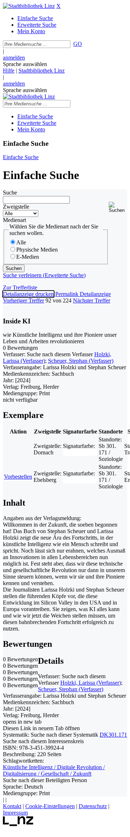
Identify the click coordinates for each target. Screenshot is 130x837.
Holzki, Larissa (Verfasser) (90, 683)
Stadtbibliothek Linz (41, 70)
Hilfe (8, 70)
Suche (10, 192)
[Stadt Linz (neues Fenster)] (18, 824)
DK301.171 (113, 735)
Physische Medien (37, 250)
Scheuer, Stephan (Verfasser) (80, 361)
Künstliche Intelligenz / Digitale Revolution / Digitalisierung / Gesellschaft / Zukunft (54, 770)
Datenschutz (93, 806)
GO (77, 44)
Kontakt (12, 806)
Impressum (15, 813)
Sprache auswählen (25, 64)
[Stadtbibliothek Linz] (29, 6)
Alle (21, 242)
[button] (118, 207)
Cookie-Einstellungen (50, 806)
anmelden (14, 58)
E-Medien (27, 257)
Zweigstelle (16, 207)
